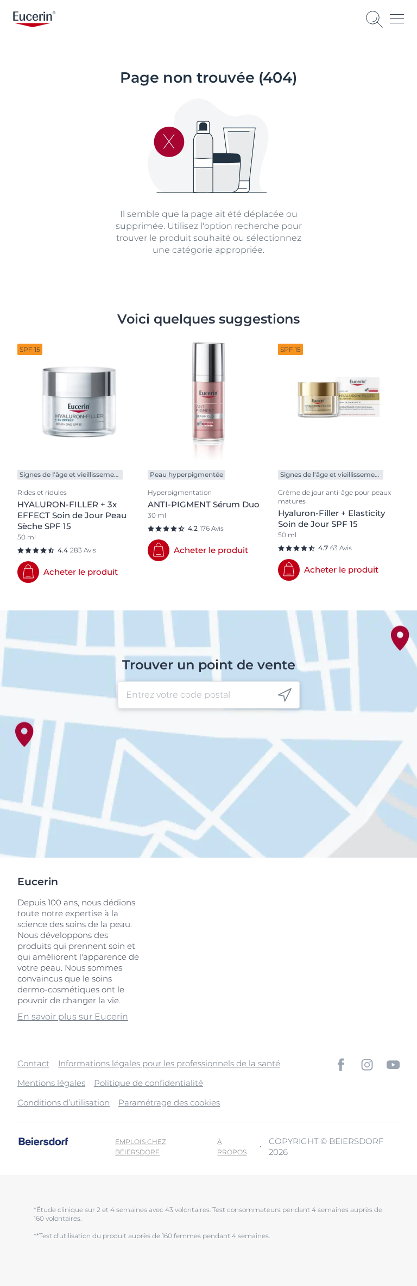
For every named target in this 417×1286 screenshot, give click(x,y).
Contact (33, 1063)
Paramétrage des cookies (169, 1102)
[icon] (285, 695)
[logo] (34, 19)
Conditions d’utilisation (63, 1102)
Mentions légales (51, 1083)
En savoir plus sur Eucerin (72, 1016)
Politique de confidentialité (148, 1083)
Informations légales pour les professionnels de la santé (169, 1063)
